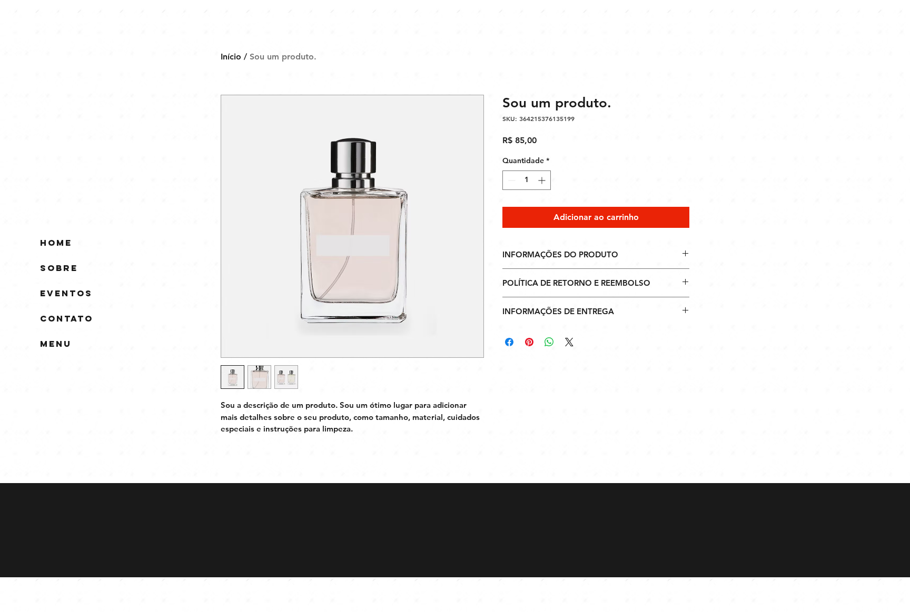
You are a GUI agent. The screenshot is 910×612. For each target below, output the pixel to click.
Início (231, 57)
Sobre (59, 268)
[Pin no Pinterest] (529, 342)
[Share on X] (569, 342)
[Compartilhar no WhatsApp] (549, 342)
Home (56, 242)
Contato (66, 318)
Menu (56, 343)
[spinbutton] (526, 180)
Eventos (66, 293)
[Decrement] (510, 180)
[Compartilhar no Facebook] (509, 342)
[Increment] (542, 180)
